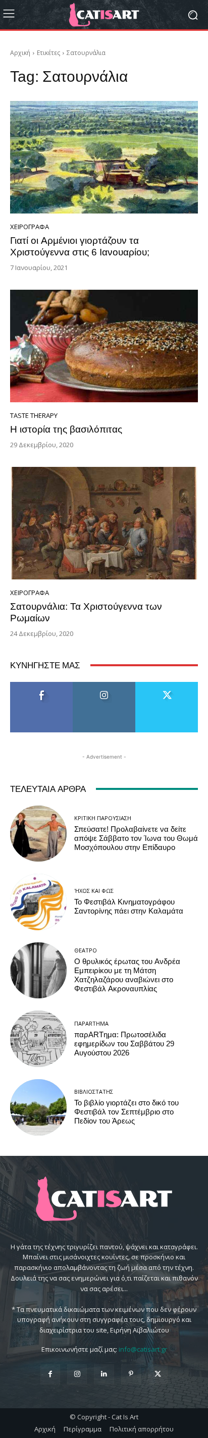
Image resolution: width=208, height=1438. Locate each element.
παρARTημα (91, 1023)
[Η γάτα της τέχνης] (103, 15)
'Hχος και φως (94, 890)
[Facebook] (50, 1374)
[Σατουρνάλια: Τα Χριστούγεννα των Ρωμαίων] (104, 523)
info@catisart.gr (143, 1349)
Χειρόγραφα (29, 227)
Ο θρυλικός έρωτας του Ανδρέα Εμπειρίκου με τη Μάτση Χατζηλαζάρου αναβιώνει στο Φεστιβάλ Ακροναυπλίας (127, 975)
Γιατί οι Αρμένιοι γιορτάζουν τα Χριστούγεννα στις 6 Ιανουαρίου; (79, 246)
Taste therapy (34, 415)
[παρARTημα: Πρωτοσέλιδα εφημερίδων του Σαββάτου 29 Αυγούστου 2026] (38, 1038)
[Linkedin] (104, 1374)
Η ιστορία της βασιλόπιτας (66, 429)
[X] (158, 1374)
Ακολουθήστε (104, 685)
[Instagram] (77, 1374)
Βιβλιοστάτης (93, 1091)
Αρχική (20, 52)
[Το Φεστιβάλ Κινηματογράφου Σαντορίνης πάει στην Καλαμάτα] (38, 902)
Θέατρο (85, 950)
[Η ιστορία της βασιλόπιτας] (104, 346)
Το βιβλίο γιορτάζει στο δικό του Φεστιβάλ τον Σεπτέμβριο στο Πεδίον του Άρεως (126, 1112)
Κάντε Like (41, 685)
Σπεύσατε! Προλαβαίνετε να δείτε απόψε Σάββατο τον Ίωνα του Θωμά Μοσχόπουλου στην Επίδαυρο (136, 838)
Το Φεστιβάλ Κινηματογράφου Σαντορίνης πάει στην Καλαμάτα (128, 906)
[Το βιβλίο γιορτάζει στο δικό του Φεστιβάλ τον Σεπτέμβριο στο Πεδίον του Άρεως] (38, 1107)
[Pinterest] (131, 1374)
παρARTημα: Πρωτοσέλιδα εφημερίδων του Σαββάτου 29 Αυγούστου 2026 (124, 1043)
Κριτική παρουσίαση (102, 818)
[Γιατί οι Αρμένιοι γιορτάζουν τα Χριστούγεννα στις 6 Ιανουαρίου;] (104, 157)
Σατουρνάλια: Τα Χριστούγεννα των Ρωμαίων (86, 612)
